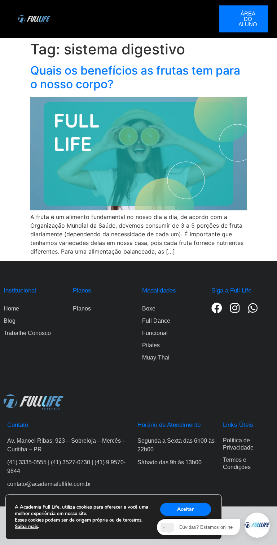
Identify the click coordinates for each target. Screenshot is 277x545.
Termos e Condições (237, 463)
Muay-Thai (156, 357)
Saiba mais (26, 526)
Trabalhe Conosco (27, 333)
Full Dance (156, 321)
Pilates (151, 345)
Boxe (148, 308)
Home (11, 308)
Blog (10, 321)
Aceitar (185, 509)
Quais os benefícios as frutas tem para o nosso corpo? (135, 77)
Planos (82, 308)
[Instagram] (234, 308)
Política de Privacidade (238, 444)
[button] (135, 19)
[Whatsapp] (252, 308)
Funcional (155, 333)
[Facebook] (216, 308)
